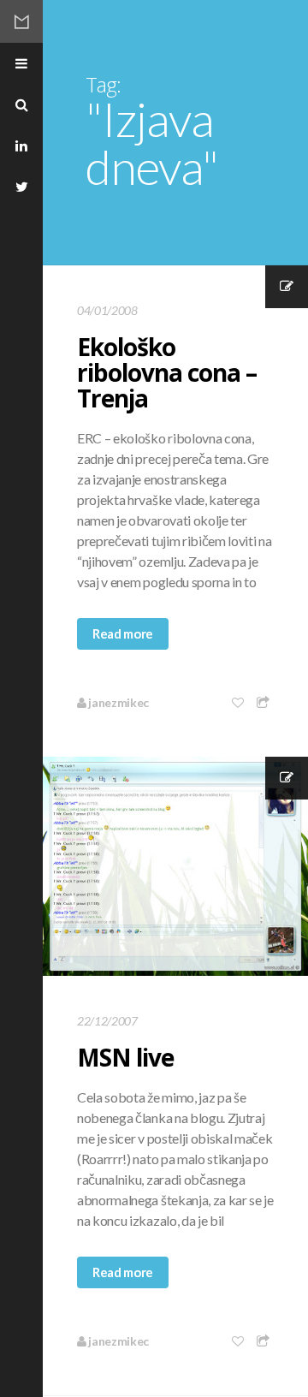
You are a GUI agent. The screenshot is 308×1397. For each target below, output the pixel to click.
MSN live (125, 1057)
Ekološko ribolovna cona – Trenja (167, 372)
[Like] (239, 702)
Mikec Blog (21, 21)
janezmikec (117, 702)
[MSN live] (175, 866)
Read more (122, 633)
